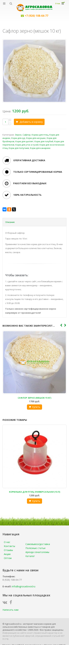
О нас (7, 542)
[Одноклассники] (9, 209)
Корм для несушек (36, 138)
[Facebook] (12, 602)
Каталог (30, 556)
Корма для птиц (40, 134)
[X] (14, 209)
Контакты (9, 546)
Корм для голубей (43, 141)
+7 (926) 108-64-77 (36, 16)
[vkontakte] (6, 602)
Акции (7, 554)
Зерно (18, 134)
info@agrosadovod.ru (23, 586)
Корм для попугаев (19, 148)
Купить (36, 406)
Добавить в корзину (31, 121)
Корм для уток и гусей (27, 144)
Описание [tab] (10, 222)
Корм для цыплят (24, 141)
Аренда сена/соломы (37, 552)
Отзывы (8, 550)
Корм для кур (18, 138)
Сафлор (27, 134)
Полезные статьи (35, 548)
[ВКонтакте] (5, 209)
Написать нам (10, 609)
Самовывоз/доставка (37, 544)
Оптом (8, 558)
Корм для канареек (40, 148)
